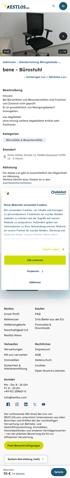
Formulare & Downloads (43, 326)
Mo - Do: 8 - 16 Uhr (16, 384)
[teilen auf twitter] (35, 404)
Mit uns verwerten (16, 354)
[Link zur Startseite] (16, 6)
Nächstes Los (58, 77)
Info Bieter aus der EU (49, 319)
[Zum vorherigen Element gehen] (7, 36)
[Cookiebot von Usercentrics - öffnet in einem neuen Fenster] (51, 193)
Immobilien (11, 360)
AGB (38, 354)
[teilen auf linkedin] (26, 404)
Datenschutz (43, 360)
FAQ (38, 314)
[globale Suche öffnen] (54, 6)
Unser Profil (11, 314)
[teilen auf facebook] (8, 404)
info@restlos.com (15, 397)
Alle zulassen (35, 259)
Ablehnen (35, 282)
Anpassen (33, 271)
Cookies (40, 365)
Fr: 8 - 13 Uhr (12, 388)
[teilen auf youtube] (43, 404)
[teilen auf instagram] (17, 404)
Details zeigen (51, 249)
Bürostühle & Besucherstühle (24, 140)
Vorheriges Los (34, 77)
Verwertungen (13, 349)
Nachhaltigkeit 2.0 (16, 330)
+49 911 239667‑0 (15, 391)
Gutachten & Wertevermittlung (15, 367)
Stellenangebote (14, 324)
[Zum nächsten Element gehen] (63, 36)
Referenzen (11, 319)
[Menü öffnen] (63, 6)
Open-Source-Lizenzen (50, 370)
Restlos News (13, 335)
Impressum (42, 349)
